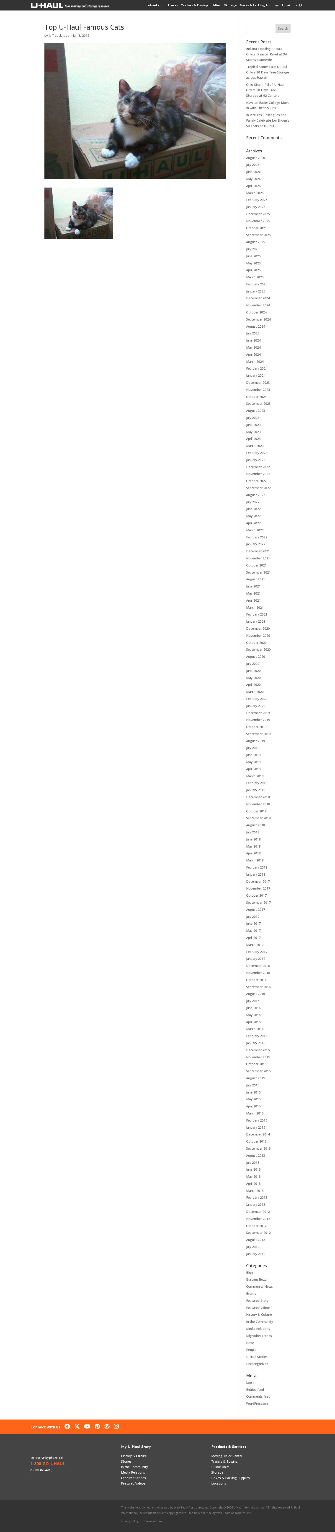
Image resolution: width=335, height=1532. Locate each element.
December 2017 (258, 881)
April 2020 (253, 684)
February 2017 (256, 952)
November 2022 (258, 474)
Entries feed (255, 1389)
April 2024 (253, 354)
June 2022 (253, 509)
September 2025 (258, 235)
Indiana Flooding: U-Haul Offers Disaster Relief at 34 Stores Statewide (266, 54)
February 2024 (256, 368)
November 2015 (258, 1057)
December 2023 (258, 382)
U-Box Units (220, 1467)
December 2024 (258, 298)
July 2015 (252, 1085)
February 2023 (256, 453)
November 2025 (258, 221)
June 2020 (253, 670)
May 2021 (253, 593)
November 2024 (258, 305)
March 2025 (255, 277)
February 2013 (256, 1197)
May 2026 (253, 179)
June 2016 (253, 1008)
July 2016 (252, 1001)
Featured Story (257, 1300)
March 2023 (255, 446)
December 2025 (258, 214)
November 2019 (258, 720)
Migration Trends (259, 1336)
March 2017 (255, 944)
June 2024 (253, 340)
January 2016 (255, 1043)
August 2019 (255, 741)
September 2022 (258, 488)
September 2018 (258, 818)
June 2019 (253, 755)
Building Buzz (256, 1279)
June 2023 (253, 425)
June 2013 (253, 1169)
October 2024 (256, 312)
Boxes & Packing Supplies (259, 5)
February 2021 (256, 614)
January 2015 (255, 1127)
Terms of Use (153, 1521)
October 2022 (256, 481)
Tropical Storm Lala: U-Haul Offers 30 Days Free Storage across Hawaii (267, 72)
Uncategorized (257, 1364)
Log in (250, 1382)
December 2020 (258, 628)
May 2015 (253, 1099)
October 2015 (256, 1064)
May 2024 (253, 347)
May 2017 (253, 930)
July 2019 (252, 748)
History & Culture (259, 1314)
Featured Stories (133, 1478)
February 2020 (256, 699)
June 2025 (253, 256)
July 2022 (252, 502)
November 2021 (258, 558)
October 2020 (256, 642)
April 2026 (253, 186)
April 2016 (253, 1022)
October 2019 (256, 727)
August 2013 (255, 1155)
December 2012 (258, 1211)
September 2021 (258, 572)
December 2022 (258, 467)
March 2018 (255, 860)
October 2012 (256, 1226)
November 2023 (258, 389)
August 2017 (255, 909)
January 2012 (255, 1254)
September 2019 (258, 734)
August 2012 (255, 1239)
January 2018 (255, 874)
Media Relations (258, 1328)
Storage (230, 5)
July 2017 (252, 916)
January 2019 (255, 790)
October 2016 (256, 980)
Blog (249, 1272)
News (250, 1343)
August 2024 (255, 326)
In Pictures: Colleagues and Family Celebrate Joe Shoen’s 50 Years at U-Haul (267, 120)
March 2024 (255, 361)
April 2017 (253, 937)
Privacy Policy (129, 1521)
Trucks (173, 5)
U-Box (216, 5)
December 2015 (258, 1050)
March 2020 (255, 691)
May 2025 (253, 263)
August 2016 (255, 994)
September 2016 (258, 987)
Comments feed (258, 1396)
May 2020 (253, 678)
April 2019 (253, 769)
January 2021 (255, 621)
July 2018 (252, 832)
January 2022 (255, 544)
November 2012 (258, 1218)
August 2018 (255, 825)
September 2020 (258, 649)
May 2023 (253, 432)
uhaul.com (156, 5)
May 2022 (253, 516)
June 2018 (253, 839)
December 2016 (258, 965)
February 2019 (256, 783)
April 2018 (253, 853)
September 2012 (258, 1232)
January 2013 (255, 1204)
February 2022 (256, 537)
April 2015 (253, 1106)
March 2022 (255, 530)
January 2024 (255, 375)
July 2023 (252, 417)
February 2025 (256, 284)
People (251, 1349)
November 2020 (258, 635)
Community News (259, 1286)
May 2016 (253, 1015)
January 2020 (255, 706)
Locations (289, 5)
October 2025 (256, 228)
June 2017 (253, 923)
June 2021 (253, 586)
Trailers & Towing (194, 5)
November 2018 (258, 804)
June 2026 (253, 172)
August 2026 (255, 158)
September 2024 (258, 319)
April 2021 (253, 600)
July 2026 (252, 164)
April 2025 (253, 270)
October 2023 (256, 396)
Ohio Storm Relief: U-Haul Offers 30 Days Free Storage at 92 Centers (265, 90)
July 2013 (252, 1162)
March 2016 (255, 1029)
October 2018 (256, 811)
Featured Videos (258, 1307)
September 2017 (258, 902)
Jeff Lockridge (59, 35)
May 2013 (253, 1176)
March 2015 (255, 1113)
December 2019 (258, 713)
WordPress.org (257, 1403)
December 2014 (258, 1134)
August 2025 (255, 242)
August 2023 (255, 410)
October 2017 (256, 895)
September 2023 (258, 403)
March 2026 (255, 193)
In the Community (259, 1321)
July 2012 (252, 1247)
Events (251, 1293)
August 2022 (255, 495)
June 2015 (253, 1092)
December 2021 (258, 551)
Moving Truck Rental (226, 1456)
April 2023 (253, 438)
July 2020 (252, 663)
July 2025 (252, 249)
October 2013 (256, 1141)
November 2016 (258, 973)
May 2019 (253, 762)
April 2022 (253, 523)
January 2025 (255, 291)
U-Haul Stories (257, 1357)
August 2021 (255, 579)
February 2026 (256, 200)
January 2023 (255, 460)
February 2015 (256, 1120)
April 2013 (253, 1183)
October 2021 (256, 565)
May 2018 (253, 846)
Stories (126, 1461)
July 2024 (252, 333)
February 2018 (256, 867)
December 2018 (258, 797)
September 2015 (258, 1071)
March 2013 (255, 1190)
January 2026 (255, 207)
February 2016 (256, 1036)
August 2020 (255, 656)
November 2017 (258, 888)
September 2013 (258, 1148)
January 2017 (255, 958)
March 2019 (255, 776)
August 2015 (255, 1078)
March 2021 (255, 607)
